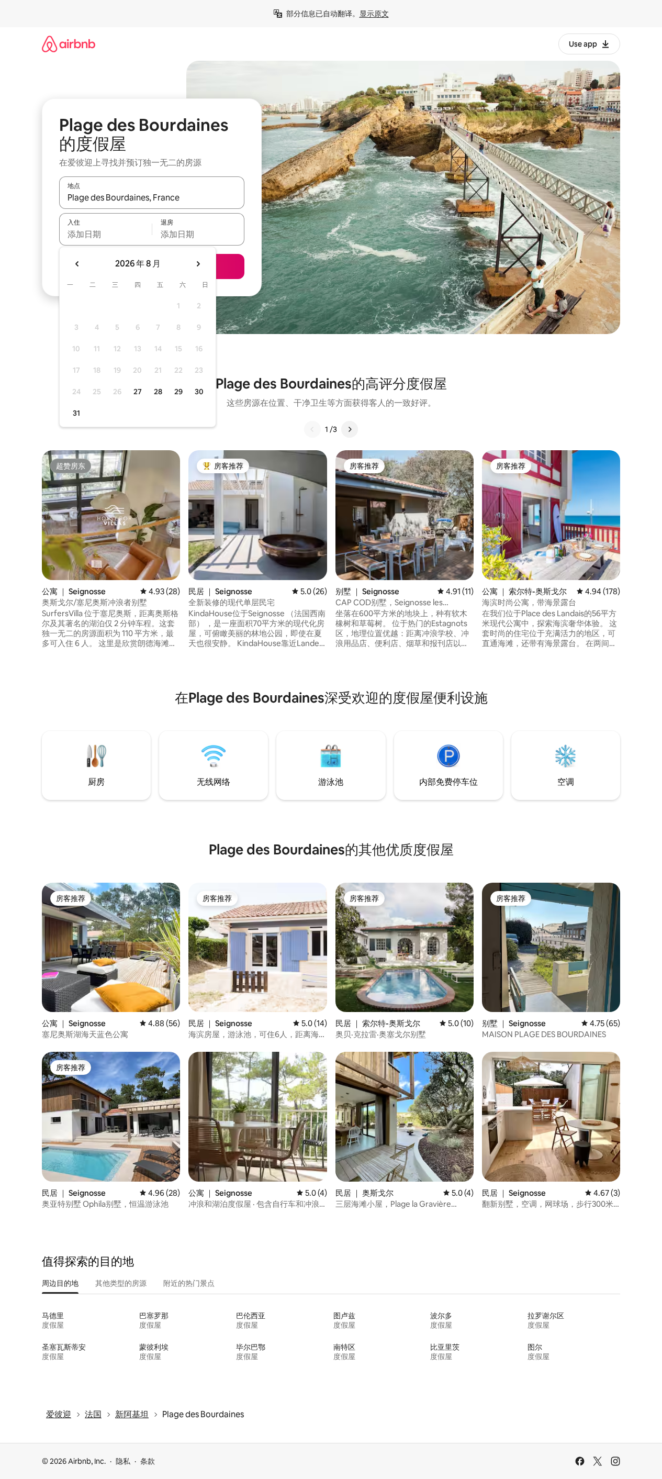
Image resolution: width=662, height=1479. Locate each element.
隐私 (123, 1461)
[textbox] (105, 234)
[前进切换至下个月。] (198, 264)
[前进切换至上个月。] (77, 264)
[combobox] (152, 197)
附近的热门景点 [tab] (189, 1283)
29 (178, 391)
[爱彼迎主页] (68, 43)
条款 (147, 1461)
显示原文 (374, 13)
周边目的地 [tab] (60, 1283)
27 (137, 391)
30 (199, 391)
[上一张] (312, 429)
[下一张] (349, 429)
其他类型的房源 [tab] (121, 1283)
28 (158, 391)
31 (76, 413)
